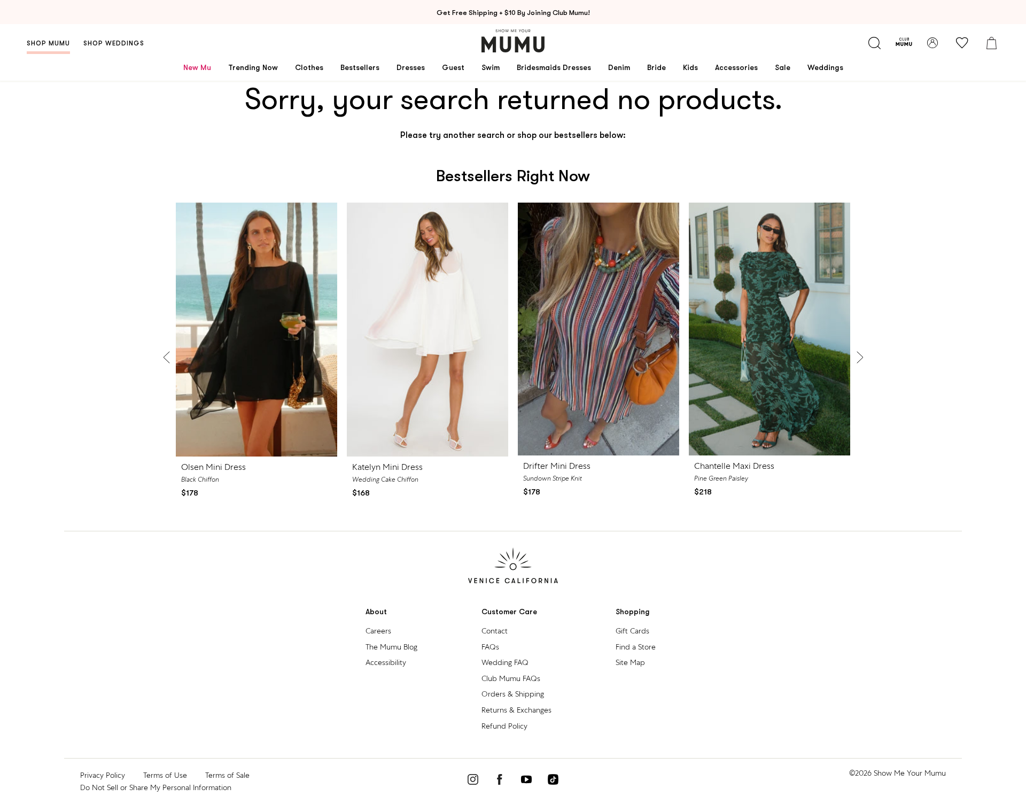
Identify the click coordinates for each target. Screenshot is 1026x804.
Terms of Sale (227, 775)
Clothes (309, 67)
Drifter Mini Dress (556, 465)
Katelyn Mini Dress (387, 467)
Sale (782, 67)
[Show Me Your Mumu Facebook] (499, 781)
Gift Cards (632, 631)
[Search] (874, 43)
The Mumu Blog (391, 647)
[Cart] (991, 43)
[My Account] (932, 43)
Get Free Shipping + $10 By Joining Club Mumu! (513, 13)
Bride (656, 67)
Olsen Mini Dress (213, 467)
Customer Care (509, 612)
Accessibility (386, 662)
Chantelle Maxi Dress (734, 465)
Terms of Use (165, 775)
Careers (378, 631)
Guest (453, 67)
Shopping (633, 612)
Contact (494, 631)
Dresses (411, 67)
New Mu (197, 67)
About (376, 612)
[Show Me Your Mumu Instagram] (473, 781)
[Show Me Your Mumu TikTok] (553, 781)
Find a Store (636, 647)
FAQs (490, 647)
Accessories (736, 67)
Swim (490, 67)
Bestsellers (359, 67)
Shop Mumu (48, 43)
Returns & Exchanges (516, 710)
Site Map (630, 662)
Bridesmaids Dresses (554, 67)
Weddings (825, 67)
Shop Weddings (113, 43)
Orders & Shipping (512, 694)
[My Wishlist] (962, 43)
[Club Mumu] (904, 42)
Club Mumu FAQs (510, 678)
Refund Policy (504, 726)
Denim (619, 67)
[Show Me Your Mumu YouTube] (526, 781)
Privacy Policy (102, 775)
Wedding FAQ (504, 662)
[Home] (513, 40)
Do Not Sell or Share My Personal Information (155, 787)
